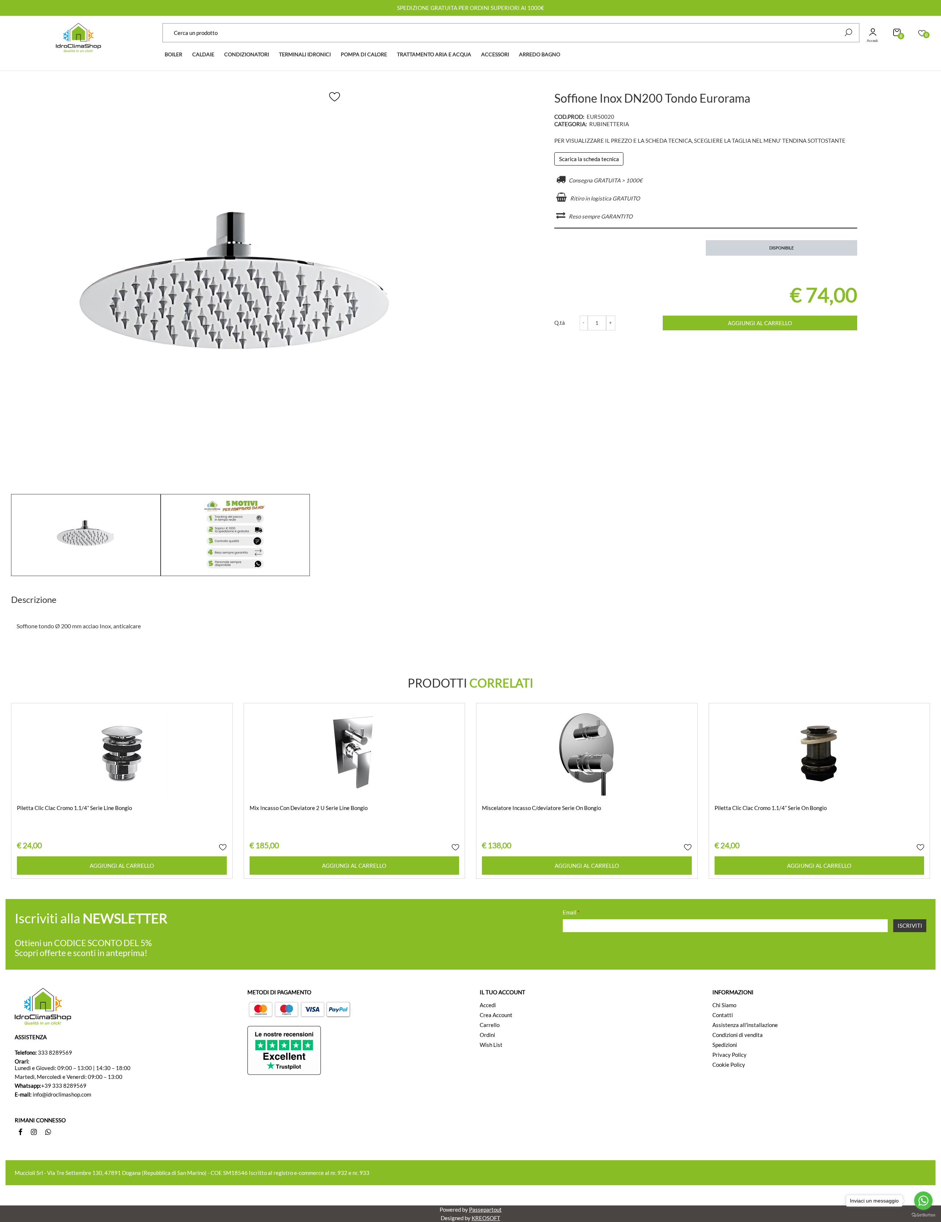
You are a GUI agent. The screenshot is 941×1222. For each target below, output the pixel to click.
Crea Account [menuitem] (496, 1015)
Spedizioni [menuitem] (724, 1044)
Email (571, 912)
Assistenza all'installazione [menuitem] (745, 1025)
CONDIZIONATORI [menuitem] (246, 54)
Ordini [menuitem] (487, 1034)
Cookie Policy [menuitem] (728, 1064)
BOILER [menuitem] (173, 54)
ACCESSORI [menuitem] (495, 54)
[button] (848, 32)
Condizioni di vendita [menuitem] (737, 1034)
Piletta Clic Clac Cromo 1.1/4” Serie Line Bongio (74, 807)
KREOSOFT (486, 1218)
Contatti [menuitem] (722, 1015)
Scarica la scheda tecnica (589, 159)
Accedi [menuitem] (488, 1005)
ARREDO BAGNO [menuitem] (539, 54)
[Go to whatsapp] (923, 1200)
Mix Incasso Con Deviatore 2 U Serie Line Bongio (309, 807)
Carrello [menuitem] (490, 1025)
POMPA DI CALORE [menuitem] (364, 54)
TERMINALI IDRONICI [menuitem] (305, 54)
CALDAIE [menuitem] (203, 54)
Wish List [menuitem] (491, 1044)
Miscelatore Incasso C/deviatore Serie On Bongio (541, 807)
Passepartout (485, 1209)
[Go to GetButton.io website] (923, 1214)
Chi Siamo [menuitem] (724, 1005)
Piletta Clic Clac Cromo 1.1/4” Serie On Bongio (771, 807)
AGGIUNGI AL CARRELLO (760, 323)
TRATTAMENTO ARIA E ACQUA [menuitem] (434, 54)
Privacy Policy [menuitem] (729, 1054)
